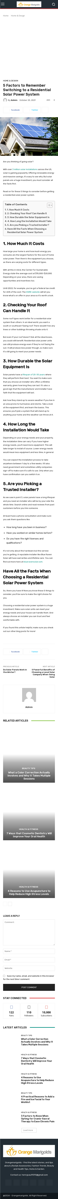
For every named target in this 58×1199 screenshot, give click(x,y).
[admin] (5, 100)
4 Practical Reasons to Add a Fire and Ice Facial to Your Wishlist (37, 1099)
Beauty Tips (28, 768)
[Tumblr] (41, 1183)
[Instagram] (17, 1183)
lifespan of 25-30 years (33, 374)
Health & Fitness (28, 829)
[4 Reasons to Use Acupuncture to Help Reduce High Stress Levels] (29, 869)
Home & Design (18, 15)
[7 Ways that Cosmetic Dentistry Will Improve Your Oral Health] (29, 811)
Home (6, 15)
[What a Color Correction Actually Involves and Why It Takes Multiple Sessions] (29, 754)
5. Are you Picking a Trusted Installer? (28, 225)
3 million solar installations (25, 169)
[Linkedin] (25, 1183)
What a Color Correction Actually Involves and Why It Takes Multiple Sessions (29, 775)
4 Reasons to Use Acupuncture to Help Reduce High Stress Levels (29, 892)
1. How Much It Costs (18, 209)
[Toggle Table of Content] (48, 205)
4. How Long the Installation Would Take (29, 221)
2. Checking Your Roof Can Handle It (27, 213)
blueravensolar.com (33, 562)
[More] (45, 110)
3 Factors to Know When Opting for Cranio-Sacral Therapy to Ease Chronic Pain (37, 1119)
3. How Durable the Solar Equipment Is (28, 217)
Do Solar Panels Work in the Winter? (15, 671)
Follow (29, 1005)
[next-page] (10, 904)
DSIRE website (33, 292)
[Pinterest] (33, 1183)
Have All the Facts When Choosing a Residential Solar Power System (26, 231)
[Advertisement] (29, 48)
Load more (28, 1130)
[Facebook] (8, 1183)
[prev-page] (5, 904)
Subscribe (46, 1005)
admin (14, 100)
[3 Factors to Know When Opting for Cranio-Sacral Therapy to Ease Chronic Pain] (11, 1117)
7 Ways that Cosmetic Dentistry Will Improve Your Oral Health (29, 835)
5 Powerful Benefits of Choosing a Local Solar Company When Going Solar (43, 673)
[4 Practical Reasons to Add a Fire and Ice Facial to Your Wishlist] (11, 1098)
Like (11, 1005)
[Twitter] (50, 1183)
